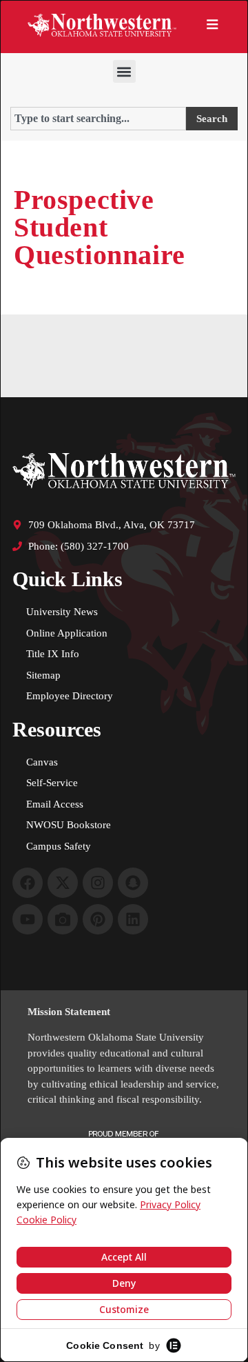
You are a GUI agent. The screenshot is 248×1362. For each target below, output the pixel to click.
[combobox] (98, 118)
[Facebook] (27, 883)
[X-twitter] (63, 883)
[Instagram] (98, 883)
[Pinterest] (98, 919)
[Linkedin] (133, 919)
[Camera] (63, 919)
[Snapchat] (133, 883)
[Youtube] (27, 919)
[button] (124, 71)
